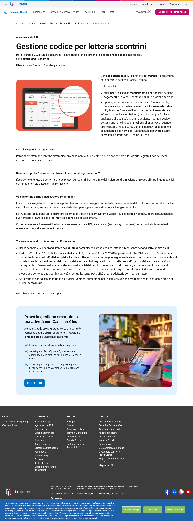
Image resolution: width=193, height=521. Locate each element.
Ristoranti (39, 440)
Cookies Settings (131, 509)
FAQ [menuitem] (103, 12)
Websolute (57, 499)
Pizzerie (38, 459)
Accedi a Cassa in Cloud (111, 425)
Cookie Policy (74, 440)
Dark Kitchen (41, 463)
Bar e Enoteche (42, 444)
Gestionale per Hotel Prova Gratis (109, 453)
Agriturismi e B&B (43, 425)
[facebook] (167, 492)
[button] (6, 4)
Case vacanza (41, 429)
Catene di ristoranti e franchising (45, 468)
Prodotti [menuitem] (131, 4)
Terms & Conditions (77, 432)
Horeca (19, 23)
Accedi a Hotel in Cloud (111, 421)
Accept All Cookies (174, 509)
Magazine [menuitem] (174, 4)
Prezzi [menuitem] (112, 12)
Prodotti (31, 23)
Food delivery (41, 455)
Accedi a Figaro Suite (110, 429)
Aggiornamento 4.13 (102, 23)
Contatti (71, 425)
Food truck (40, 451)
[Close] (188, 509)
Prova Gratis (141, 12)
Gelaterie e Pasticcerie (46, 448)
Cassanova (105, 444)
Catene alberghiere (44, 432)
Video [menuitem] (76, 12)
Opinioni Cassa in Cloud (111, 448)
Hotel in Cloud (106, 440)
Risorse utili (89, 12)
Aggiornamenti (81, 23)
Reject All (153, 509)
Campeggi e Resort (44, 436)
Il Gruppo (71, 421)
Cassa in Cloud (47, 23)
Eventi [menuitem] (162, 4)
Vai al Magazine (107, 436)
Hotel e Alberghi (42, 421)
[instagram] (181, 492)
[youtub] (188, 492)
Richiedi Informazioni (172, 12)
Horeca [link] (22, 4)
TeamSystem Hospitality (15, 421)
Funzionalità (38, 12)
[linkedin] (174, 492)
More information (89, 518)
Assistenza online (108, 432)
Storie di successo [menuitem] (60, 12)
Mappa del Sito (107, 465)
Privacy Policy (74, 436)
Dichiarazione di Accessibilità (75, 446)
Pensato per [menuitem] (147, 4)
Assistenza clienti (76, 429)
